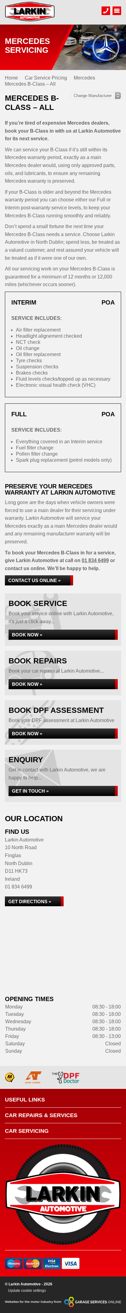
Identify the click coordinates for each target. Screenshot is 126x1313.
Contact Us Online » (34, 580)
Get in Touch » (30, 791)
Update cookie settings (27, 1290)
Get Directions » (29, 901)
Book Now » (27, 634)
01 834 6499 (95, 560)
